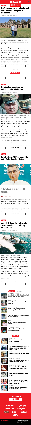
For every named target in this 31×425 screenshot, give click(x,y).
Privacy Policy (5, 420)
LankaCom (25, 423)
